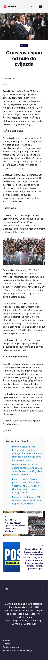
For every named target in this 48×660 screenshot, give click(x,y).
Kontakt (6, 640)
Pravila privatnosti (11, 647)
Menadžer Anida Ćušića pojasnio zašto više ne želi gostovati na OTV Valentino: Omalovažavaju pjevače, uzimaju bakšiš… (26, 486)
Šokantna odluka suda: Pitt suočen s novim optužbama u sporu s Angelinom (26, 500)
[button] (32, 6)
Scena (24, 45)
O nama (6, 644)
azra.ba (7, 430)
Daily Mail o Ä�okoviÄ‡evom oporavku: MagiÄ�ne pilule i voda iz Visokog (15, 525)
